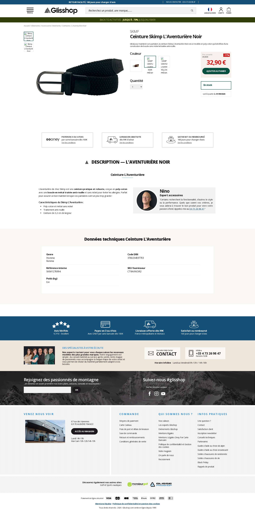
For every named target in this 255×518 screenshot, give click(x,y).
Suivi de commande (128, 433)
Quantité (136, 81)
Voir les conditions (69, 142)
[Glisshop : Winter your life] (60, 11)
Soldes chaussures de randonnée (212, 454)
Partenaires (203, 441)
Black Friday (203, 462)
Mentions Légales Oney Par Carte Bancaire (173, 438)
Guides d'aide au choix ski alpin (211, 445)
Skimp (134, 31)
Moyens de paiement (128, 420)
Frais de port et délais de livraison (134, 429)
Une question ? (204, 420)
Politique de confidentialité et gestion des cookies (136, 503)
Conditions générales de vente (132, 441)
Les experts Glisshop (167, 425)
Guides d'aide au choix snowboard (213, 450)
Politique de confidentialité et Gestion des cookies (174, 445)
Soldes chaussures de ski (209, 458)
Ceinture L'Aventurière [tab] (127, 175)
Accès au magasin (84, 431)
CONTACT (166, 354)
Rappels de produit (206, 466)
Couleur (135, 53)
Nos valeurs (163, 420)
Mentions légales (166, 433)
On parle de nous (166, 455)
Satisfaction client (205, 429)
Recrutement (164, 459)
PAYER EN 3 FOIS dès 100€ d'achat (92, 2)
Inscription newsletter (207, 433)
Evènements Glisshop (168, 429)
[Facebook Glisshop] (150, 394)
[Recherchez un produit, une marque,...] (192, 11)
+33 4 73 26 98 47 (208, 353)
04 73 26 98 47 (196, 208)
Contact (201, 425)
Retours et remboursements (132, 437)
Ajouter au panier (216, 71)
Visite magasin (164, 451)
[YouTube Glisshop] (163, 394)
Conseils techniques (206, 437)
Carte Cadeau (125, 425)
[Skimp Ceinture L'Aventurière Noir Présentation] (80, 77)
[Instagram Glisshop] (156, 394)
